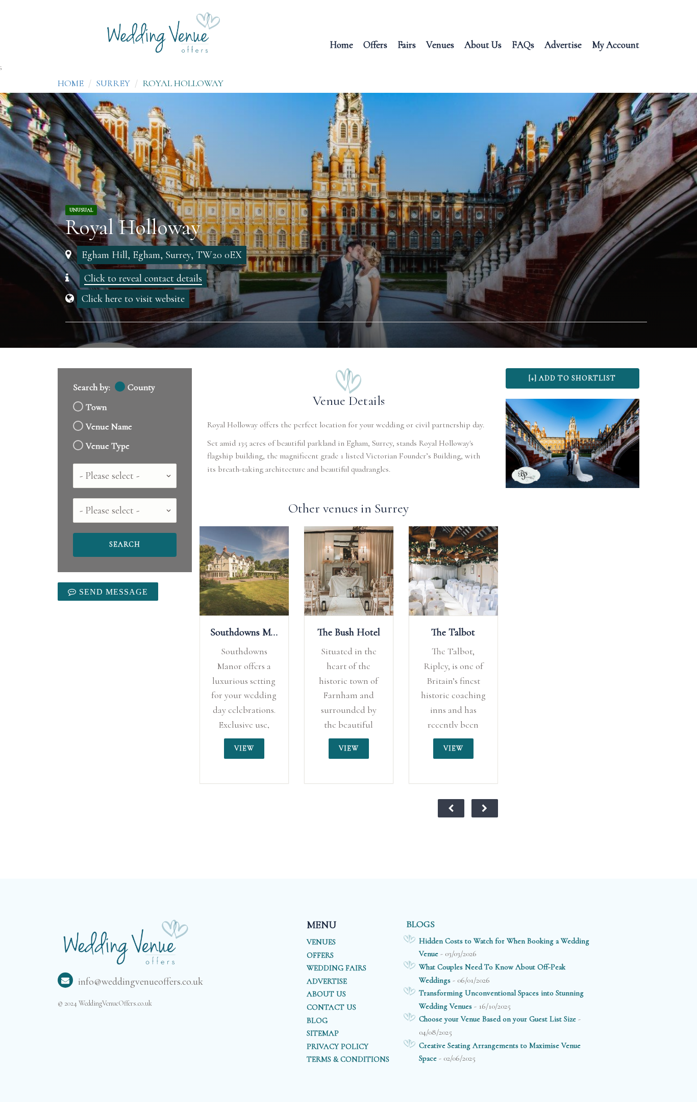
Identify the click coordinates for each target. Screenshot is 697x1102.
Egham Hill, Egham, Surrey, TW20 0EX (162, 255)
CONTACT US (331, 1007)
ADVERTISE (327, 981)
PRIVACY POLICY (337, 1046)
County (141, 387)
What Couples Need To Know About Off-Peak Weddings (492, 973)
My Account (615, 44)
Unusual (81, 210)
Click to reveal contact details (143, 278)
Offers (375, 44)
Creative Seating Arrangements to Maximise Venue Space (500, 1052)
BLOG (317, 1020)
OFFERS (320, 955)
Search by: (91, 387)
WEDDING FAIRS (336, 967)
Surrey (113, 83)
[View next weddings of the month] (484, 808)
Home (341, 44)
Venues (440, 44)
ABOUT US (326, 993)
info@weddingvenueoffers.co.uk (140, 982)
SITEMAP (323, 1033)
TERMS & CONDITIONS (348, 1059)
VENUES (321, 941)
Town (96, 407)
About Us (483, 44)
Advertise (563, 44)
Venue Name (109, 426)
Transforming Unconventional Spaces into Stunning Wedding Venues (501, 999)
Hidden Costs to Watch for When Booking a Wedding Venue (504, 947)
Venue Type (108, 446)
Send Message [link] (112, 591)
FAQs (523, 44)
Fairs (406, 44)
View (244, 748)
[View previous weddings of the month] (451, 808)
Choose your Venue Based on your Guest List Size (497, 1018)
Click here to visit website (133, 299)
